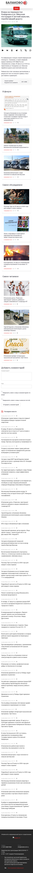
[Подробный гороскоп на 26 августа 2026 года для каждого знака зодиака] (16, 581)
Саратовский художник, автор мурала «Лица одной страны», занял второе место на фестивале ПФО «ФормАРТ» (15, 532)
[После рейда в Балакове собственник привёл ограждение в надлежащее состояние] (16, 700)
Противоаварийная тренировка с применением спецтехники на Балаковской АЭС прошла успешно (16, 646)
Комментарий (5, 371)
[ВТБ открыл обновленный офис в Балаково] (16, 521)
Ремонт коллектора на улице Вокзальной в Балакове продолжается (16, 146)
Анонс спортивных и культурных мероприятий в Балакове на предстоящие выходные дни (14, 235)
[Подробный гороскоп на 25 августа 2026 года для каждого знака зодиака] (16, 769)
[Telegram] (16, 50)
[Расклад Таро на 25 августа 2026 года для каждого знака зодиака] (16, 761)
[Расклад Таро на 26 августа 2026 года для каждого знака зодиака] (16, 560)
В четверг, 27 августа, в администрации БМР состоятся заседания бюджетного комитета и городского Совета (16, 603)
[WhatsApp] (30, 50)
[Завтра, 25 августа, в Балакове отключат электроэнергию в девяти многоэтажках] (16, 652)
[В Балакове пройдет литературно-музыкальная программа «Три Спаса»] (16, 346)
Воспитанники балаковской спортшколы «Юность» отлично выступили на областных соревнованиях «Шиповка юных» (15, 554)
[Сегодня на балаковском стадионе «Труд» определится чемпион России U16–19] (16, 622)
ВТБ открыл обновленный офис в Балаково (15, 524)
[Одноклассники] (11, 50)
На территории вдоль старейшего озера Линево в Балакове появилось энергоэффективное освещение (16, 472)
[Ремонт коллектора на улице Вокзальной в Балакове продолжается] (16, 135)
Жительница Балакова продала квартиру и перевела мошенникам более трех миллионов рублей (15, 783)
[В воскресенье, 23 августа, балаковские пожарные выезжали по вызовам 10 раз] (16, 252)
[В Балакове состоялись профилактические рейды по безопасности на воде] (16, 661)
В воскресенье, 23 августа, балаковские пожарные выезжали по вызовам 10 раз (16, 264)
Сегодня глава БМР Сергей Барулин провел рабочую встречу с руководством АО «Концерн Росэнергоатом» (16, 461)
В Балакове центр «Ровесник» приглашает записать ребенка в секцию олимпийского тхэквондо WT (15, 299)
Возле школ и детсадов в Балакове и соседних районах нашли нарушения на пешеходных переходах (16, 636)
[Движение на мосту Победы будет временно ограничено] (16, 691)
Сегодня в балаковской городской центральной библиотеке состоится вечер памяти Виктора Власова (14, 543)
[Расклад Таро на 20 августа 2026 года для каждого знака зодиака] (16, 196)
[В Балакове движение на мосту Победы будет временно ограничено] (16, 670)
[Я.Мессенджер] (2, 50)
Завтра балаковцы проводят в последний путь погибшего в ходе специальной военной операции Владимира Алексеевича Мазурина (16, 483)
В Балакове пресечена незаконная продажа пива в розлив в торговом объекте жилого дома (15, 793)
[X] (21, 50)
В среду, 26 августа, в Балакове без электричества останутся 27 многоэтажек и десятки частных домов (15, 431)
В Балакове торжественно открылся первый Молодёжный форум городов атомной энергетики (15, 420)
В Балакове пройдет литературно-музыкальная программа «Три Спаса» (16, 356)
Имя (2, 383)
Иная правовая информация (16, 868)
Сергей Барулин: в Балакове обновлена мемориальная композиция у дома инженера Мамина (16, 328)
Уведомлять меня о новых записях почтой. (16, 400)
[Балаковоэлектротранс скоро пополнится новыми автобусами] (16, 163)
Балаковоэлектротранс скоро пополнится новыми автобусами (14, 173)
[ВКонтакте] (7, 50)
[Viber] (25, 50)
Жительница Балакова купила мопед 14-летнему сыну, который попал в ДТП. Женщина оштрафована (16, 493)
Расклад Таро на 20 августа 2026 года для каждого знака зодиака (16, 207)
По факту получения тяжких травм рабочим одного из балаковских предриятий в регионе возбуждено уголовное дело (15, 450)
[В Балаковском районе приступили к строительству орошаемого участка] (16, 743)
